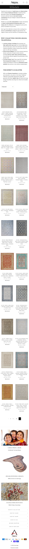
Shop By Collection (14, 509)
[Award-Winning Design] (14, 464)
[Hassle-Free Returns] (14, 491)
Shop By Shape (14, 516)
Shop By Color (14, 513)
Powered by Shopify (14, 547)
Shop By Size (14, 519)
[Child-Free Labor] (14, 438)
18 (16, 418)
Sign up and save (14, 526)
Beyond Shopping (14, 523)
